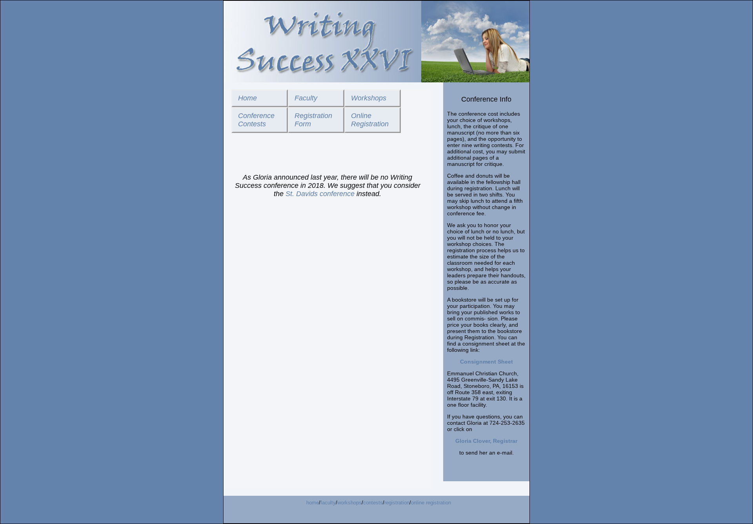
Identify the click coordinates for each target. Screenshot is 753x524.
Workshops (368, 98)
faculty (328, 503)
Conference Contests (256, 120)
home (312, 503)
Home (247, 98)
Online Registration (370, 120)
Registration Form (313, 120)
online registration (431, 503)
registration (396, 503)
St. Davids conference (320, 194)
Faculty (306, 98)
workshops (349, 503)
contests (373, 503)
